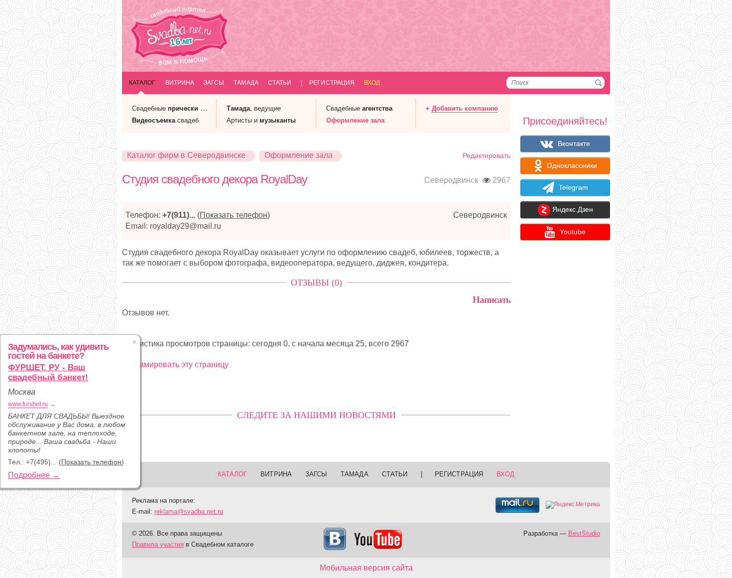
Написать (491, 299)
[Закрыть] (134, 342)
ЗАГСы (214, 82)
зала (355, 120)
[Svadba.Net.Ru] (179, 37)
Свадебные (359, 108)
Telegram (572, 187)
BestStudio (584, 533)
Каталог (142, 82)
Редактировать (486, 155)
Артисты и (261, 120)
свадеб (165, 120)
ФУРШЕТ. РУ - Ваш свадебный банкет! (48, 372)
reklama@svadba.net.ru (188, 511)
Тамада (246, 82)
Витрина (180, 82)
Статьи (279, 82)
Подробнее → (34, 475)
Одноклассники (571, 165)
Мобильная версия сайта (366, 568)
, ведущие (254, 108)
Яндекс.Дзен (571, 210)
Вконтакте (573, 143)
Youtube (572, 232)
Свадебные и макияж (180, 108)
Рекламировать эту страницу (175, 364)
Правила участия (158, 544)
